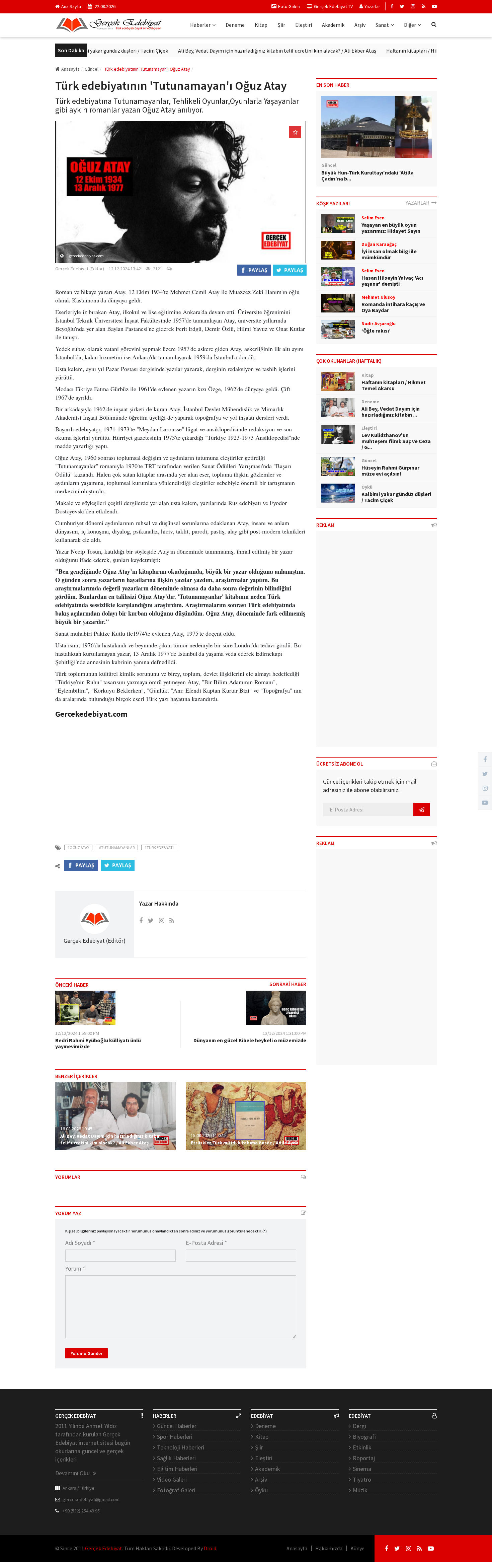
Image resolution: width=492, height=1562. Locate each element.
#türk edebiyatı (159, 847)
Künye (357, 1548)
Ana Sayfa (71, 6)
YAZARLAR (418, 202)
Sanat (382, 24)
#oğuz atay (78, 847)
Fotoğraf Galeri (176, 1490)
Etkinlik (362, 1447)
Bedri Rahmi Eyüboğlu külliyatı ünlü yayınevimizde (98, 1043)
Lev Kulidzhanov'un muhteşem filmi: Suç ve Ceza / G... (396, 441)
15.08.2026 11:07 (207, 1135)
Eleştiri (303, 24)
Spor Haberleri (174, 1436)
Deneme (235, 24)
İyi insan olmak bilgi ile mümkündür (389, 254)
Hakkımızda (328, 1548)
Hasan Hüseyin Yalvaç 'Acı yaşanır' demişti (392, 280)
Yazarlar (372, 6)
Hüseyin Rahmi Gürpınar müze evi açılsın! (390, 470)
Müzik (360, 1490)
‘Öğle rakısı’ (376, 330)
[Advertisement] (180, 777)
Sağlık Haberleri (176, 1458)
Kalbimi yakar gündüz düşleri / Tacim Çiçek (90, 50)
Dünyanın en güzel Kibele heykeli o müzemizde (249, 1040)
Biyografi (364, 1436)
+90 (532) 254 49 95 (81, 1511)
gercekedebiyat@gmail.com (91, 1499)
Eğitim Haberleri (177, 1469)
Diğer (410, 24)
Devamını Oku (73, 1473)
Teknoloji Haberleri (180, 1447)
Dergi (359, 1426)
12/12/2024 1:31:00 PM (285, 1033)
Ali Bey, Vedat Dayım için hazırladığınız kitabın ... (390, 411)
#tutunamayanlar (117, 847)
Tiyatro (362, 1479)
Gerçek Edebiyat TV (333, 6)
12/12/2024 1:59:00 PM (77, 1033)
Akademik (333, 24)
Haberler (200, 24)
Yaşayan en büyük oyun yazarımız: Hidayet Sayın (390, 227)
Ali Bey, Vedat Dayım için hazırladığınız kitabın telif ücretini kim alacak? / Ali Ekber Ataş (248, 50)
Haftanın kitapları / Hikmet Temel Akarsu (404, 50)
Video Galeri (172, 1479)
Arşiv (359, 24)
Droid (210, 1548)
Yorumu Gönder (86, 1353)
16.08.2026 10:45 (76, 1129)
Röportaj (364, 1458)
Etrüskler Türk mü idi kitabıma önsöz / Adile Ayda (245, 1143)
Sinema (362, 1469)
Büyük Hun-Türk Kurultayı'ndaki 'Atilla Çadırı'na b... (367, 175)
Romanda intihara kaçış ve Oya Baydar (393, 307)
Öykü (261, 1490)
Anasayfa (70, 69)
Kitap (261, 24)
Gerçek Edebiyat (103, 1548)
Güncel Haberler (176, 1426)
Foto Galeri (289, 6)
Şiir (281, 24)
